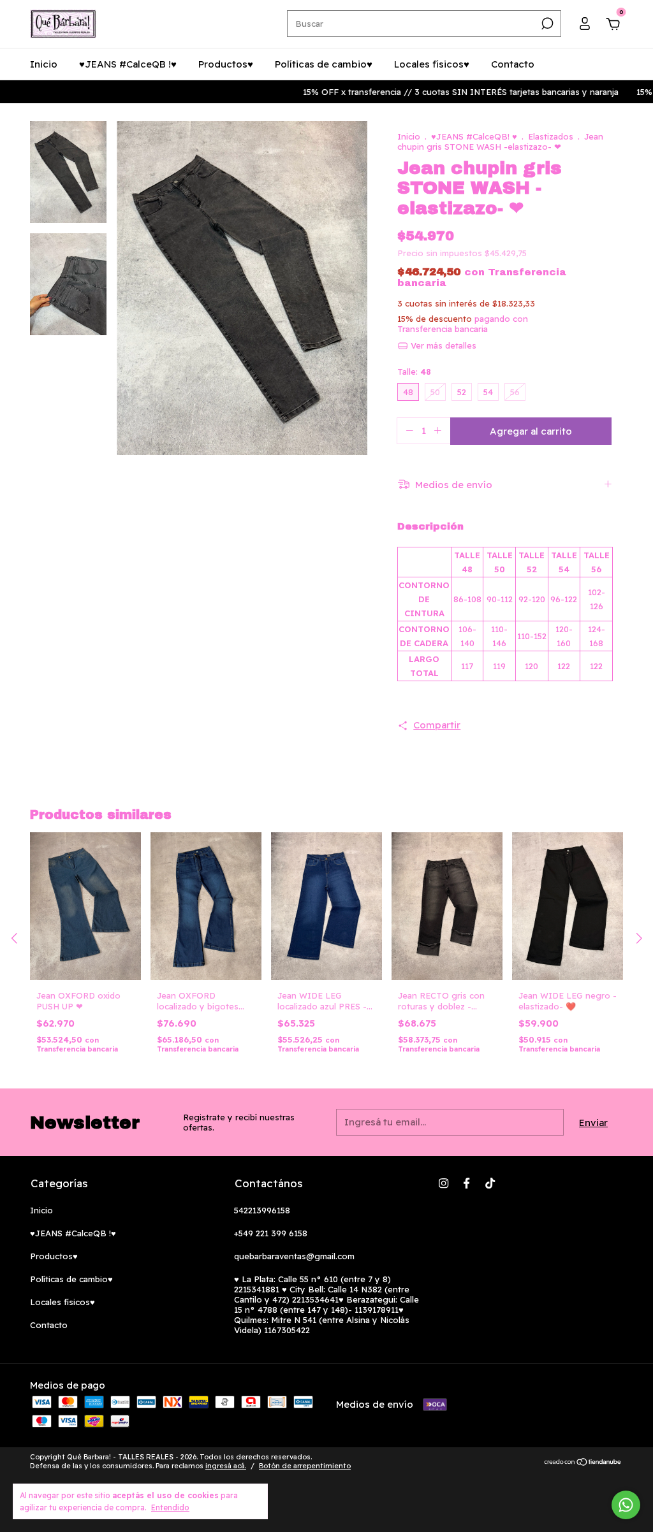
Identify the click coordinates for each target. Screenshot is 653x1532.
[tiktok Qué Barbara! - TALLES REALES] (490, 1183)
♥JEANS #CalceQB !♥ (128, 64)
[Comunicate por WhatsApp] (626, 1505)
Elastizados (552, 136)
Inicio (43, 64)
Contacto (512, 64)
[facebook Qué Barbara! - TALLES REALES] (466, 1183)
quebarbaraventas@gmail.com (294, 1256)
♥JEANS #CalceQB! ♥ (474, 136)
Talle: (414, 371)
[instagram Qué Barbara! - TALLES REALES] (443, 1183)
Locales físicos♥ (431, 64)
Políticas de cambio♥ (323, 64)
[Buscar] (546, 23)
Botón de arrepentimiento (305, 1465)
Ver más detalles (442, 345)
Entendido (170, 1507)
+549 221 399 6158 (270, 1233)
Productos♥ (225, 64)
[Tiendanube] (583, 1463)
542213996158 (262, 1210)
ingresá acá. (225, 1465)
